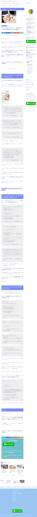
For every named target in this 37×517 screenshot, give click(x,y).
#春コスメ (9, 392)
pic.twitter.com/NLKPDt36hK (9, 241)
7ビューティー (14, 498)
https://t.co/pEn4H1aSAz (11, 112)
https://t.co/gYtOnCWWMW (12, 394)
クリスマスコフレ (16, 5)
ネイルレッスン (4, 5)
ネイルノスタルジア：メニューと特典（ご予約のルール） (11, 3)
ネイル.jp (14, 501)
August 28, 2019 (14, 115)
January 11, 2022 (7, 330)
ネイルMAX (14, 499)
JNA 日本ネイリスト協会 (16, 492)
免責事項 (10, 515)
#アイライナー (14, 392)
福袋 (10, 5)
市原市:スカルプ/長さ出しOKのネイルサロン (9, 1)
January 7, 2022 (6, 398)
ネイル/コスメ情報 (26, 3)
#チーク (16, 390)
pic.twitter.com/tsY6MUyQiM (9, 157)
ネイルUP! (14, 500)
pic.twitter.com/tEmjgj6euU (8, 218)
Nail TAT (14, 496)
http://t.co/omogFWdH (13, 124)
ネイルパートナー (15, 497)
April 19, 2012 (16, 127)
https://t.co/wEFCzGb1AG (9, 308)
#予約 (7, 392)
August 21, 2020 (15, 244)
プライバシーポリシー (5, 515)
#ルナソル (14, 389)
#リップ (19, 390)
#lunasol (17, 389)
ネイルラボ (14, 495)
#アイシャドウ (12, 390)
